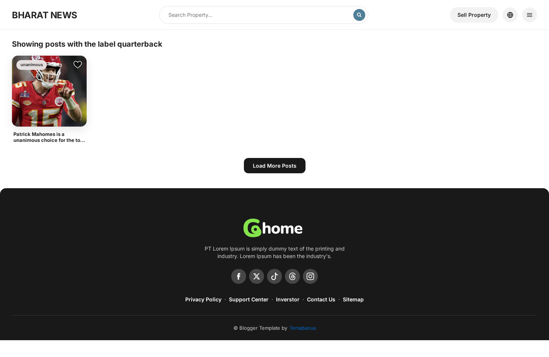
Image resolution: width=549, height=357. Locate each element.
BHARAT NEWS (44, 15)
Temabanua (302, 328)
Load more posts (275, 165)
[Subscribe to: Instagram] (310, 276)
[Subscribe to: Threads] (292, 276)
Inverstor (288, 299)
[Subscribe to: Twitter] (256, 276)
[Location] (510, 14)
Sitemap (353, 299)
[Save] (77, 64)
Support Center (249, 299)
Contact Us (321, 299)
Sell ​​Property (474, 15)
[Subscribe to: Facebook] (238, 276)
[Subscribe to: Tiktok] (274, 276)
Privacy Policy (203, 299)
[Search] (359, 15)
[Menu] (529, 14)
